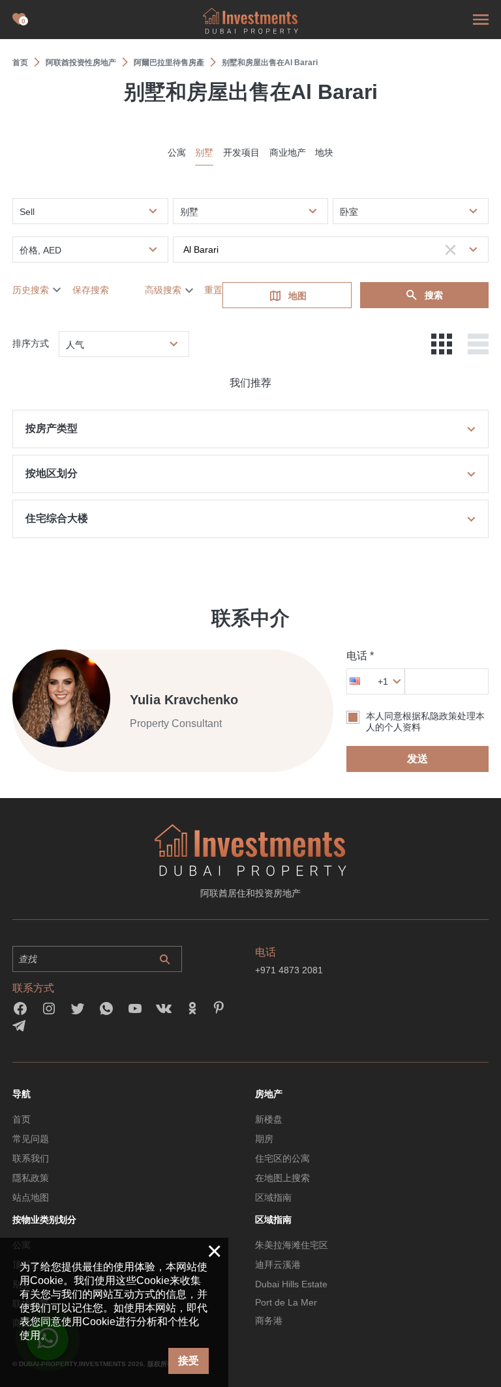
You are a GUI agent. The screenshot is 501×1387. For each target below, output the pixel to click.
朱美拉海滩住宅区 (291, 1245)
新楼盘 (268, 1119)
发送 (417, 758)
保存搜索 (90, 290)
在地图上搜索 (282, 1178)
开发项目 (241, 152)
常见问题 (30, 1139)
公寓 (177, 152)
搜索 (434, 295)
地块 (324, 152)
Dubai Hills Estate (291, 1284)
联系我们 (30, 1158)
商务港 (268, 1320)
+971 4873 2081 (289, 970)
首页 (21, 1119)
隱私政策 (30, 1178)
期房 (264, 1139)
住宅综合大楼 (56, 518)
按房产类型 (51, 428)
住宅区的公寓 (282, 1158)
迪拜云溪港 (278, 1264)
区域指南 (273, 1197)
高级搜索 (163, 290)
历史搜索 (30, 290)
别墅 (204, 152)
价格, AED (40, 250)
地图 (297, 296)
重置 (213, 290)
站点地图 (30, 1197)
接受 (188, 1360)
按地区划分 (51, 473)
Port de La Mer (286, 1302)
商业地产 (287, 152)
